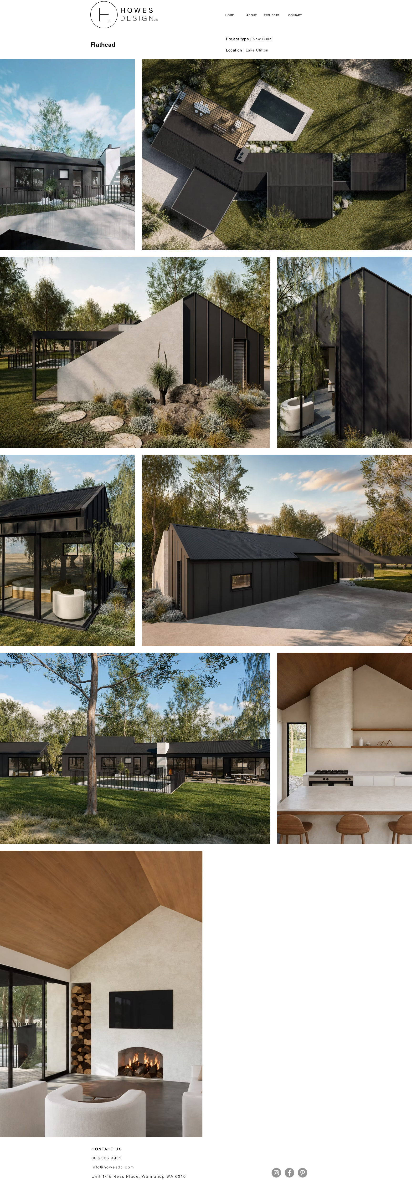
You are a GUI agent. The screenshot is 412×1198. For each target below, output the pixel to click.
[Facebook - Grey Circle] (289, 1173)
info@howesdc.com (113, 1167)
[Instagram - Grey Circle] (276, 1173)
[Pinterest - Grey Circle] (302, 1173)
